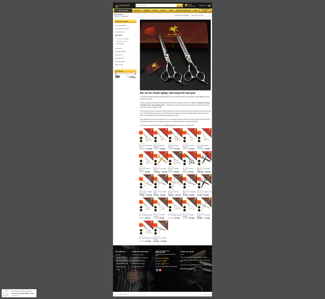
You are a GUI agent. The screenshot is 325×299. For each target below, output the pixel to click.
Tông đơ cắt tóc (119, 32)
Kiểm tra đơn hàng (121, 266)
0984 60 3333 (165, 258)
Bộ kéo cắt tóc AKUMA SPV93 (203, 169)
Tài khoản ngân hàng (121, 260)
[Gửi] (180, 5)
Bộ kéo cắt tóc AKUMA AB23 (160, 192)
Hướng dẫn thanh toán (183, 10)
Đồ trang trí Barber (120, 51)
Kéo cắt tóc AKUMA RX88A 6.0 (202, 146)
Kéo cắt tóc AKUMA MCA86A (188, 215)
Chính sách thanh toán (138, 266)
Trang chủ (137, 10)
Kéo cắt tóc (119, 35)
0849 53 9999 (162, 261)
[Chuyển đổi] (135, 32)
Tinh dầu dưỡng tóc (121, 25)
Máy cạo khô (119, 64)
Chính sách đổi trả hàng (139, 260)
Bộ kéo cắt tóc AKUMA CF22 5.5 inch (145, 192)
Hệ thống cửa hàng (121, 257)
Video (171, 10)
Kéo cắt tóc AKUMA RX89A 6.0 (188, 146)
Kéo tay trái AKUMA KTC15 (173, 192)
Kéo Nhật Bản (120, 44)
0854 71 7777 (164, 264)
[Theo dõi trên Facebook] (157, 270)
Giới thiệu (146, 10)
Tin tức (155, 10)
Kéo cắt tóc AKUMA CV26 (204, 192)
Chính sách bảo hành (138, 254)
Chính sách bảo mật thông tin (140, 257)
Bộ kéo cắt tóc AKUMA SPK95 (160, 169)
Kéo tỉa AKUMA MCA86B (175, 215)
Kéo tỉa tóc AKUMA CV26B (188, 169)
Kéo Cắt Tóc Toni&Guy (122, 39)
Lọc (117, 76)
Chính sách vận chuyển (139, 263)
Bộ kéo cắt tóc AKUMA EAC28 (160, 238)
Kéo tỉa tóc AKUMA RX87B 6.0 (173, 146)
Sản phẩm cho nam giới (122, 28)
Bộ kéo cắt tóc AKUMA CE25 (189, 192)
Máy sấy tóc (118, 55)
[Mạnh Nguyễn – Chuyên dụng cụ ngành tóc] (123, 5)
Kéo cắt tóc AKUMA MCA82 (144, 169)
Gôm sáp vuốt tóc (120, 61)
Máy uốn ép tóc (119, 58)
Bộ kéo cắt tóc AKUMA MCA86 (203, 215)
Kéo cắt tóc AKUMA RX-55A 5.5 (145, 146)
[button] (205, 5)
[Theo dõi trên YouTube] (160, 270)
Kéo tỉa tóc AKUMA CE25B (173, 169)
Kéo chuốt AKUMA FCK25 (146, 238)
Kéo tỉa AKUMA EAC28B (145, 215)
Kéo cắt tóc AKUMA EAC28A (159, 215)
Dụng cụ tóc (118, 48)
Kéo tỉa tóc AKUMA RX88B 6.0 (159, 146)
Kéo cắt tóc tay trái (121, 41)
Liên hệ (195, 10)
